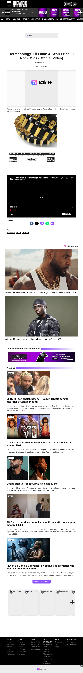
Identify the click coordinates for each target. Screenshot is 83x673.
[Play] (3, 12)
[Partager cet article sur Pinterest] (41, 224)
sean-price (25, 232)
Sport (26, 19)
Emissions (10, 642)
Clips (57, 647)
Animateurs (11, 644)
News (7, 19)
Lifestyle (35, 19)
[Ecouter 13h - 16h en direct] (41, 356)
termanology (11, 232)
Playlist (9, 647)
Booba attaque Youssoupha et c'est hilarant (32, 483)
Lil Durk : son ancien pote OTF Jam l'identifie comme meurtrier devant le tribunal (37, 400)
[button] (16, 602)
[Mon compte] (75, 4)
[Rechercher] (70, 4)
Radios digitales (50, 19)
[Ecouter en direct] (66, 4)
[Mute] (31, 12)
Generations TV (67, 19)
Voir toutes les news (41, 582)
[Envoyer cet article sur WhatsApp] (46, 224)
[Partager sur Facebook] (31, 224)
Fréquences (11, 654)
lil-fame (18, 232)
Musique (16, 19)
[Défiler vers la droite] (72, 602)
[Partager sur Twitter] (36, 224)
